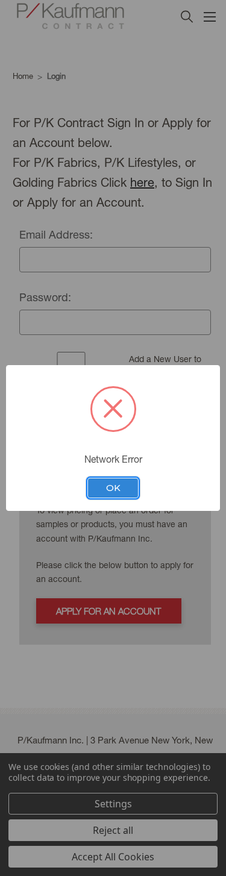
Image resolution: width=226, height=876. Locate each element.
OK (113, 488)
